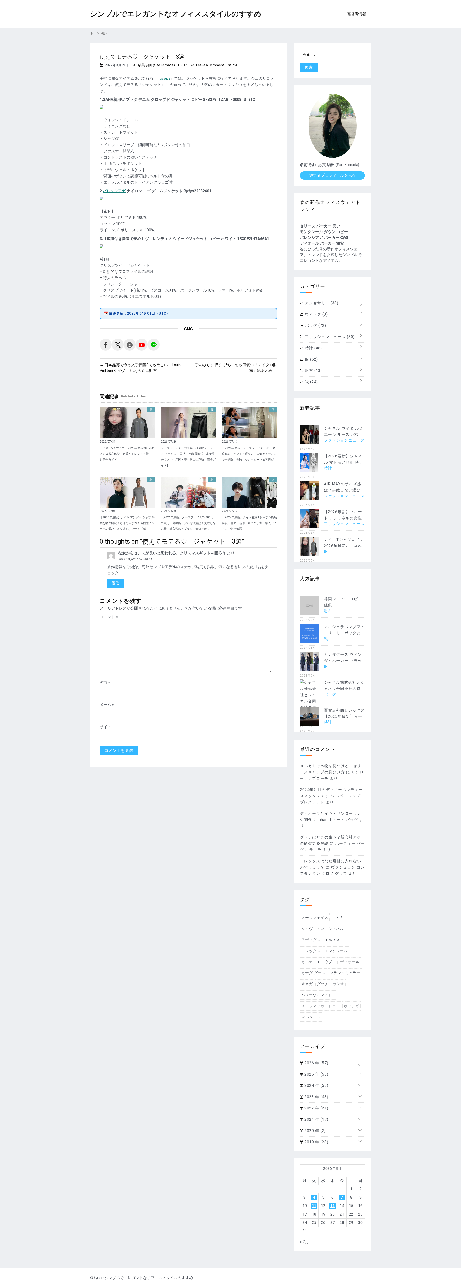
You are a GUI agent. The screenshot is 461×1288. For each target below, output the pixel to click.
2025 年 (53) (315, 1074)
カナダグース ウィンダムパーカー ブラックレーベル (343, 660)
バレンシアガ (114, 191)
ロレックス (311, 951)
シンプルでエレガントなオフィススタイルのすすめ (175, 14)
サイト (105, 727)
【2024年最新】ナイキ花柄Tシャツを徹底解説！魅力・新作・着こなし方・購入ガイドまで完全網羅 (249, 523)
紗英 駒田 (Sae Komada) (156, 65)
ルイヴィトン (312, 929)
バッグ (315, 325)
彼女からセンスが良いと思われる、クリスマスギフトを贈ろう (172, 553)
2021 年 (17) (315, 1119)
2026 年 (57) (315, 1063)
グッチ (322, 984)
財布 (313, 370)
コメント (109, 617)
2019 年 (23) (315, 1142)
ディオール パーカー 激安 (322, 243)
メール (107, 704)
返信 (115, 583)
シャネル (336, 929)
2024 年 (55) (315, 1085)
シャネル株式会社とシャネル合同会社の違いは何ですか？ (344, 688)
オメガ (307, 984)
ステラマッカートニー (320, 1006)
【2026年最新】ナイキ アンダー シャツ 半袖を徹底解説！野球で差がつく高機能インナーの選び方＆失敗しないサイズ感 (127, 523)
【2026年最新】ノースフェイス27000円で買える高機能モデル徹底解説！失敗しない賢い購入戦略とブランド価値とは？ (188, 523)
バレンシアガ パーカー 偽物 (324, 237)
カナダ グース (313, 973)
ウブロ (330, 962)
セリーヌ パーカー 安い (320, 226)
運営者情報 (356, 14)
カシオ (338, 984)
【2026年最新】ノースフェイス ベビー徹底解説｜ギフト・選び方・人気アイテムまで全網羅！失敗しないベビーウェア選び (249, 453)
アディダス (311, 940)
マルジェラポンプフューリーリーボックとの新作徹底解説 (344, 632)
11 (314, 1206)
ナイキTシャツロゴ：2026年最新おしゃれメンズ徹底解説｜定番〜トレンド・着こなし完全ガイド (127, 453)
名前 (105, 682)
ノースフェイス (314, 918)
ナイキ (338, 918)
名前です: (308, 164)
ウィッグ (316, 314)
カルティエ (311, 962)
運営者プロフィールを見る (332, 175)
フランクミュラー (345, 973)
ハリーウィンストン (318, 995)
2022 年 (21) (315, 1108)
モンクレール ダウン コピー (324, 231)
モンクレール (336, 951)
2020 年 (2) (314, 1130)
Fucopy (163, 78)
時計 (313, 348)
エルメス (332, 940)
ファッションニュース (329, 337)
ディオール (349, 962)
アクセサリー (321, 303)
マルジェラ (311, 1017)
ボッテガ (351, 1006)
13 (332, 1206)
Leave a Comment (210, 65)
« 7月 (304, 1242)
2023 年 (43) (315, 1097)
